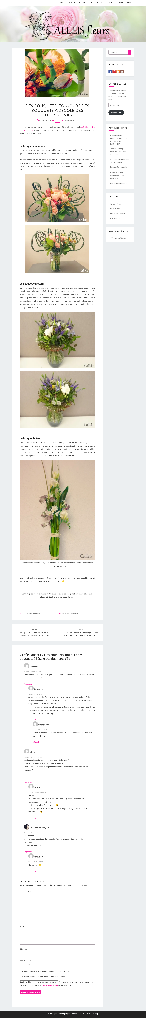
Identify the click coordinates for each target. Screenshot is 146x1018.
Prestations (94, 3)
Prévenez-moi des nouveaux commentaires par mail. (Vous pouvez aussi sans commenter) (56, 983)
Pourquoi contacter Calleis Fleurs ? (73, 3)
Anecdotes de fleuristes (119, 183)
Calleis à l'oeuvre (116, 204)
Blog (103, 3)
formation (74, 613)
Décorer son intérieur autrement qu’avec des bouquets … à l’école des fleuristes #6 (80, 632)
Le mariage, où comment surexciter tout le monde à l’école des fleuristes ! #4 (34, 632)
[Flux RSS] (118, 71)
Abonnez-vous (116, 112)
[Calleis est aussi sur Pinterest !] (114, 71)
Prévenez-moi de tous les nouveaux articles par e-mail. (43, 976)
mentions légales (119, 238)
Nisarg (95, 1014)
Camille (57, 120)
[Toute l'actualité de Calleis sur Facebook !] (110, 71)
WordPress (79, 1014)
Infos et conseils (116, 209)
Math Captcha (25, 960)
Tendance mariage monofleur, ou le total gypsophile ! (118, 152)
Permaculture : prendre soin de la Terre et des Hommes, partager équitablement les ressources (118, 173)
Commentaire (26, 891)
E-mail (23, 938)
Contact (129, 3)
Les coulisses (115, 218)
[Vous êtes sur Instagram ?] (122, 71)
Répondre (28, 684)
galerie (110, 3)
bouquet (65, 613)
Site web (23, 949)
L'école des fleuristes (31, 613)
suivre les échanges (50, 985)
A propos (120, 3)
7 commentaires (70, 120)
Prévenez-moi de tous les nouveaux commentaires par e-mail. (46, 971)
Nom (22, 926)
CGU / (110, 238)
